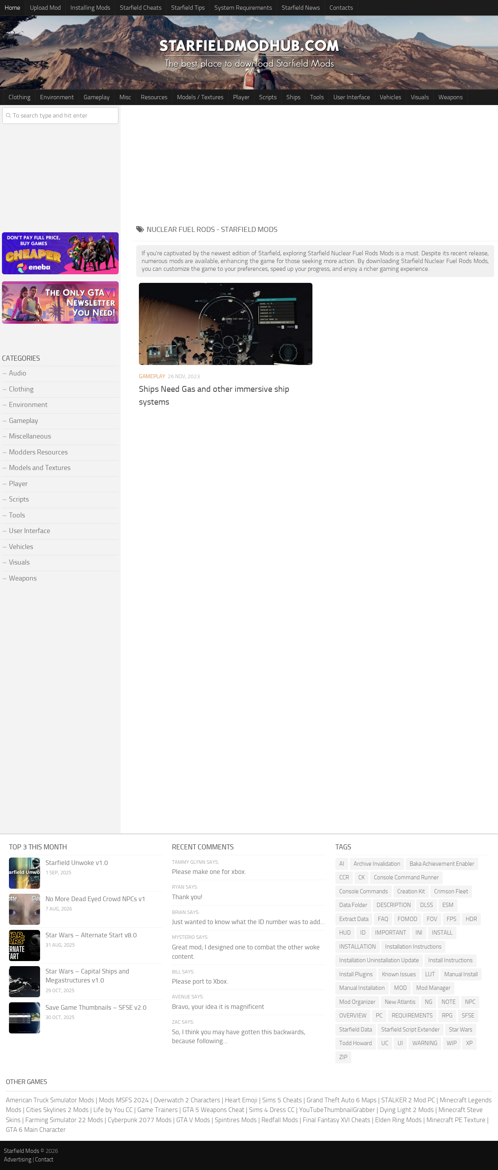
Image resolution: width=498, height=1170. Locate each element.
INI (419, 932)
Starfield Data (355, 1029)
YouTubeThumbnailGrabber (337, 1110)
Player (241, 97)
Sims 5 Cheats (282, 1100)
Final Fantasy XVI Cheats (336, 1120)
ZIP (343, 1057)
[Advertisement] (315, 163)
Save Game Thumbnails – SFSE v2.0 (96, 1007)
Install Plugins (356, 974)
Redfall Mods (279, 1120)
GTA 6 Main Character (36, 1129)
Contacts (341, 7)
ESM (448, 905)
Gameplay (97, 97)
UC (384, 1043)
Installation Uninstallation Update (379, 960)
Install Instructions (450, 960)
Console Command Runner (406, 877)
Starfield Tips (188, 7)
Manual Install (461, 974)
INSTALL (442, 932)
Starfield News (301, 7)
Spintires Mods (236, 1120)
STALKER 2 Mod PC (408, 1100)
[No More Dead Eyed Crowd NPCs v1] (24, 909)
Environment (57, 97)
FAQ (383, 919)
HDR (471, 919)
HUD (345, 932)
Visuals (420, 97)
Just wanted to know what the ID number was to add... (248, 922)
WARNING (424, 1043)
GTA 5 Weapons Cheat (213, 1110)
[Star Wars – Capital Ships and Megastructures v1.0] (24, 981)
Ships (293, 97)
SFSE (468, 1015)
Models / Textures (200, 97)
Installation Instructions (413, 946)
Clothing (19, 97)
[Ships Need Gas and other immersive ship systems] (225, 324)
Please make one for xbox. (209, 871)
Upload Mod (45, 7)
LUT (430, 974)
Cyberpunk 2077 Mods (140, 1120)
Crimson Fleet (451, 891)
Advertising (18, 1159)
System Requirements (243, 7)
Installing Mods (90, 7)
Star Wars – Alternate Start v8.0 (91, 935)
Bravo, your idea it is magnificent (218, 1006)
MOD (400, 987)
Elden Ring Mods (398, 1120)
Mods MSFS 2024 (124, 1100)
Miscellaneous (30, 436)
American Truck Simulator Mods (50, 1100)
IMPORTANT (390, 932)
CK (361, 877)
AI (341, 863)
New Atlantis (400, 1001)
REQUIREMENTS (412, 1015)
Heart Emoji (241, 1100)
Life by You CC (113, 1110)
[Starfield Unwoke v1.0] (24, 873)
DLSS (426, 905)
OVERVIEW (352, 1015)
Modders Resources (38, 452)
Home (12, 7)
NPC (470, 1001)
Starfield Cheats (140, 7)
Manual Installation (362, 987)
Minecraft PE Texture (456, 1120)
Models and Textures (39, 467)
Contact (44, 1159)
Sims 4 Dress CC (272, 1110)
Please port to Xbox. (200, 981)
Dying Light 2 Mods (407, 1110)
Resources (154, 97)
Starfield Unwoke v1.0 (77, 863)
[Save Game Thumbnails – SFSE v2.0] (24, 1017)
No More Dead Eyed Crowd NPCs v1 (96, 899)
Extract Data (353, 919)
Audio (17, 373)
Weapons (450, 97)
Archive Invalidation (377, 863)
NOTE (449, 1001)
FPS (451, 919)
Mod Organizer (357, 1001)
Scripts (268, 97)
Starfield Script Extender (410, 1029)
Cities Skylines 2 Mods (57, 1110)
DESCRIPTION (394, 905)
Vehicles (390, 97)
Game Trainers (157, 1110)
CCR (344, 877)
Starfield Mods (21, 1150)
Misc (125, 97)
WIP (452, 1043)
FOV (432, 919)
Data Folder (353, 905)
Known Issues (399, 974)
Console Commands (363, 891)
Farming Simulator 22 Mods (64, 1120)
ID (363, 932)
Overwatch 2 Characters (187, 1100)
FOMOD (407, 919)
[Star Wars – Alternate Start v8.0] (24, 945)
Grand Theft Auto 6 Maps (342, 1100)
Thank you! (187, 897)
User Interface (351, 97)
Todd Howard (355, 1043)
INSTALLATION (357, 946)
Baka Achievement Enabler (442, 863)
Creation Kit (411, 891)
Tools (317, 97)
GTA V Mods (193, 1120)
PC (379, 1015)
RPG (447, 1015)
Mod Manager (433, 987)
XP (469, 1043)
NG (428, 1001)
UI (400, 1043)
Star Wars (460, 1029)
